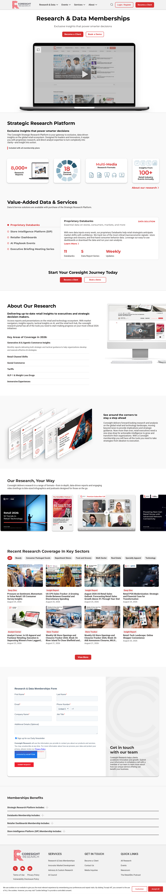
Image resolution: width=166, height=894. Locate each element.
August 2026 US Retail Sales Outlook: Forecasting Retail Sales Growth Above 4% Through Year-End (102, 596)
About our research (144, 187)
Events (124, 865)
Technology (150, 558)
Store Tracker (53, 632)
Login (119, 5)
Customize (139, 889)
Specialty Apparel (133, 558)
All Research (126, 861)
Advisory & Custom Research (60, 870)
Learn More (70, 243)
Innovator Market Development (61, 865)
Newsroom (125, 870)
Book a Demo (95, 34)
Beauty (18, 558)
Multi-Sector (101, 558)
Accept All (155, 889)
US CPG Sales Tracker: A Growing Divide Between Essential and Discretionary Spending (62, 596)
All (10, 558)
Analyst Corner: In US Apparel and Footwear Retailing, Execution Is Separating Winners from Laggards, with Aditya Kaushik (24, 639)
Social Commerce (16, 363)
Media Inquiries (91, 870)
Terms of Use (18, 875)
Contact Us (89, 865)
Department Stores (63, 558)
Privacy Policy (33, 875)
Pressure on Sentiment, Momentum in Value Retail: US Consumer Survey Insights (24, 596)
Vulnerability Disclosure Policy (26, 879)
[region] (83, 888)
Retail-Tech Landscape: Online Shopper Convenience (138, 636)
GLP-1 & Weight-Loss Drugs (21, 375)
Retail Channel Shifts (17, 356)
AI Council (52, 875)
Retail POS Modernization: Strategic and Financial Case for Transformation (140, 596)
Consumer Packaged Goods (38, 558)
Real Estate (116, 558)
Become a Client (145, 5)
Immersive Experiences (18, 381)
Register (127, 5)
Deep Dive (12, 590)
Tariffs (10, 369)
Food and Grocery (83, 558)
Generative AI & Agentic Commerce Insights (28, 342)
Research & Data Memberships (61, 861)
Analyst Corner (14, 632)
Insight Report (53, 590)
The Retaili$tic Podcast (131, 875)
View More (83, 657)
